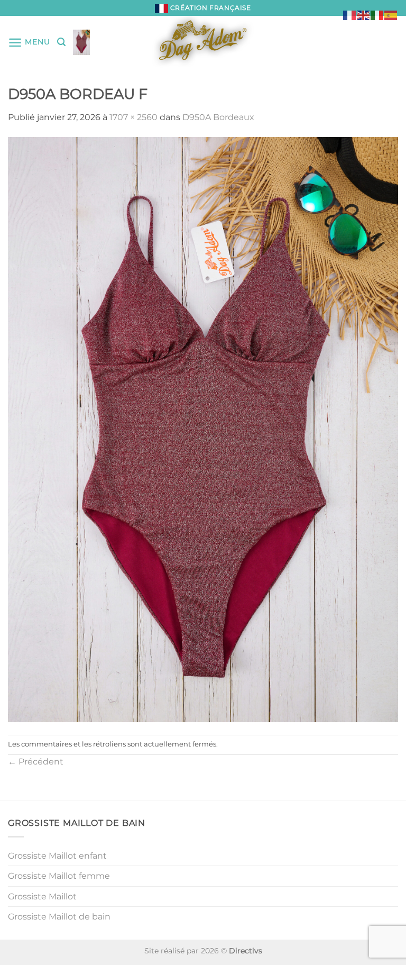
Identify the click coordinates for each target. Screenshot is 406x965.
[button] (29, 43)
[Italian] (377, 15)
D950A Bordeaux (218, 117)
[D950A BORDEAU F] (203, 429)
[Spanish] (391, 15)
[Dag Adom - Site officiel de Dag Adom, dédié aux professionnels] (203, 42)
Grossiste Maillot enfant (57, 856)
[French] (350, 15)
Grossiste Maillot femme (59, 876)
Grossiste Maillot (42, 896)
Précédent (35, 762)
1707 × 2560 (133, 117)
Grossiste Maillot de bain (59, 917)
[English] (364, 15)
